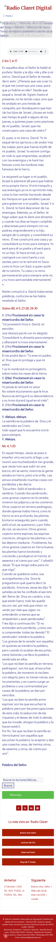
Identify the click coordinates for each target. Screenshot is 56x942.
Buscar (8, 785)
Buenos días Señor (28, 832)
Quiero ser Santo (28, 852)
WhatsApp (15, 794)
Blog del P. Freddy (28, 862)
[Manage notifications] (6, 936)
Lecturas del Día (28, 842)
